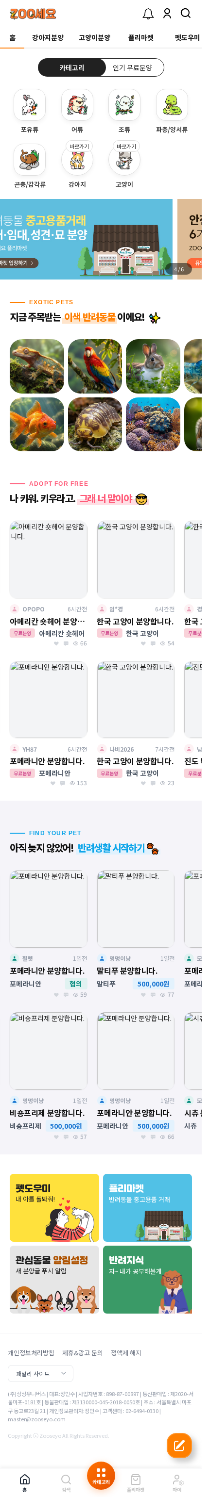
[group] (101, 239)
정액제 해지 (126, 1352)
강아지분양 (48, 37)
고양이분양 (94, 37)
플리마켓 (141, 37)
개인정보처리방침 (31, 1352)
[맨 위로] (179, 1465)
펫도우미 (187, 37)
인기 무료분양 (132, 67)
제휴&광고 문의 (82, 1352)
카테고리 (72, 67)
